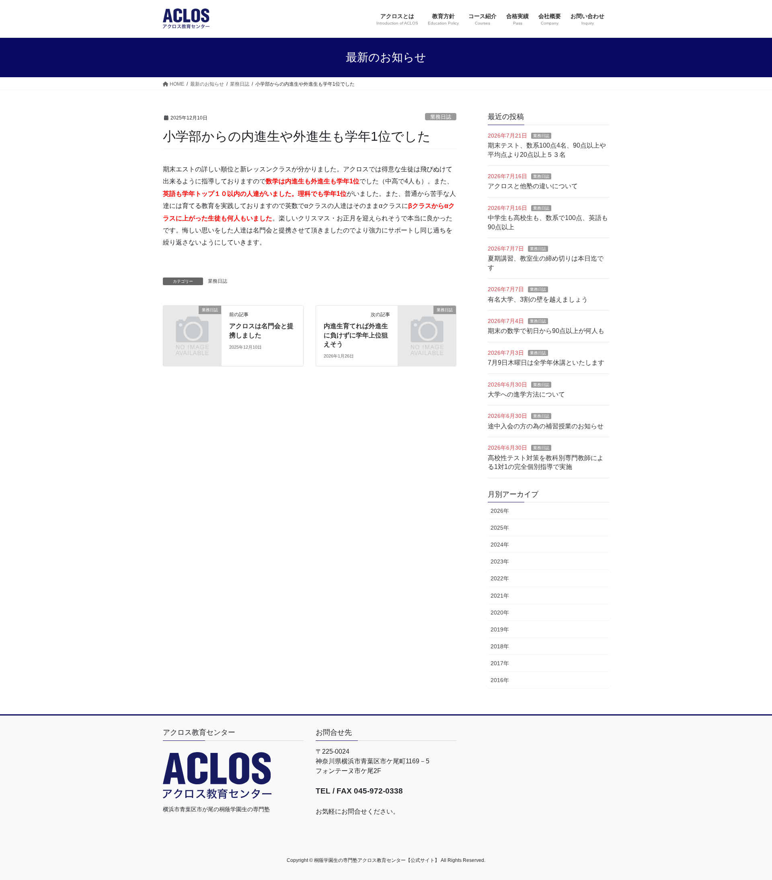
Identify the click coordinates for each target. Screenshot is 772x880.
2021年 (500, 595)
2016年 (500, 680)
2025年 (500, 527)
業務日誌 (440, 117)
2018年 (500, 646)
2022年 (500, 578)
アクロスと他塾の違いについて (533, 186)
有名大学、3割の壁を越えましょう (538, 299)
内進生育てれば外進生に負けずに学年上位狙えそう (356, 335)
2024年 (500, 544)
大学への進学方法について (526, 394)
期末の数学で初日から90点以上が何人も (546, 330)
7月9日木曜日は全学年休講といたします (546, 362)
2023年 (500, 561)
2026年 (500, 511)
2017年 (500, 663)
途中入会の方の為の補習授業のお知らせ (546, 426)
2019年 (500, 629)
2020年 (500, 612)
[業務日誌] (192, 323)
